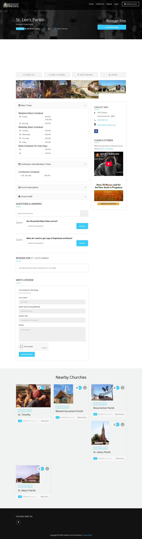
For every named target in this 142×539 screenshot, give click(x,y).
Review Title (23, 316)
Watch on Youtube (106, 149)
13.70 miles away (25, 486)
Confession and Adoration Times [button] (35, 164)
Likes (49, 29)
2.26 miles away (24, 410)
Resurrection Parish (103, 407)
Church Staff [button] (26, 196)
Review (21, 325)
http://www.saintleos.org (106, 125)
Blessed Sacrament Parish (69, 411)
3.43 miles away (100, 404)
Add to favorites (62, 29)
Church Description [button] (29, 187)
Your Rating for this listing (28, 290)
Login (116, 4)
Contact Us (100, 4)
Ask (84, 213)
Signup (109, 4)
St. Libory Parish (102, 452)
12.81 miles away (100, 448)
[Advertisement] (71, 53)
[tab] (52, 105)
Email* (29, 307)
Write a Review (86, 75)
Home (91, 4)
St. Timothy (24, 414)
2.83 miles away (62, 407)
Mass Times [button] (26, 105)
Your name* (23, 298)
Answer (82, 226)
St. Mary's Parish (27, 490)
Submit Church (131, 4)
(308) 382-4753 (102, 120)
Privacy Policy (87, 535)
